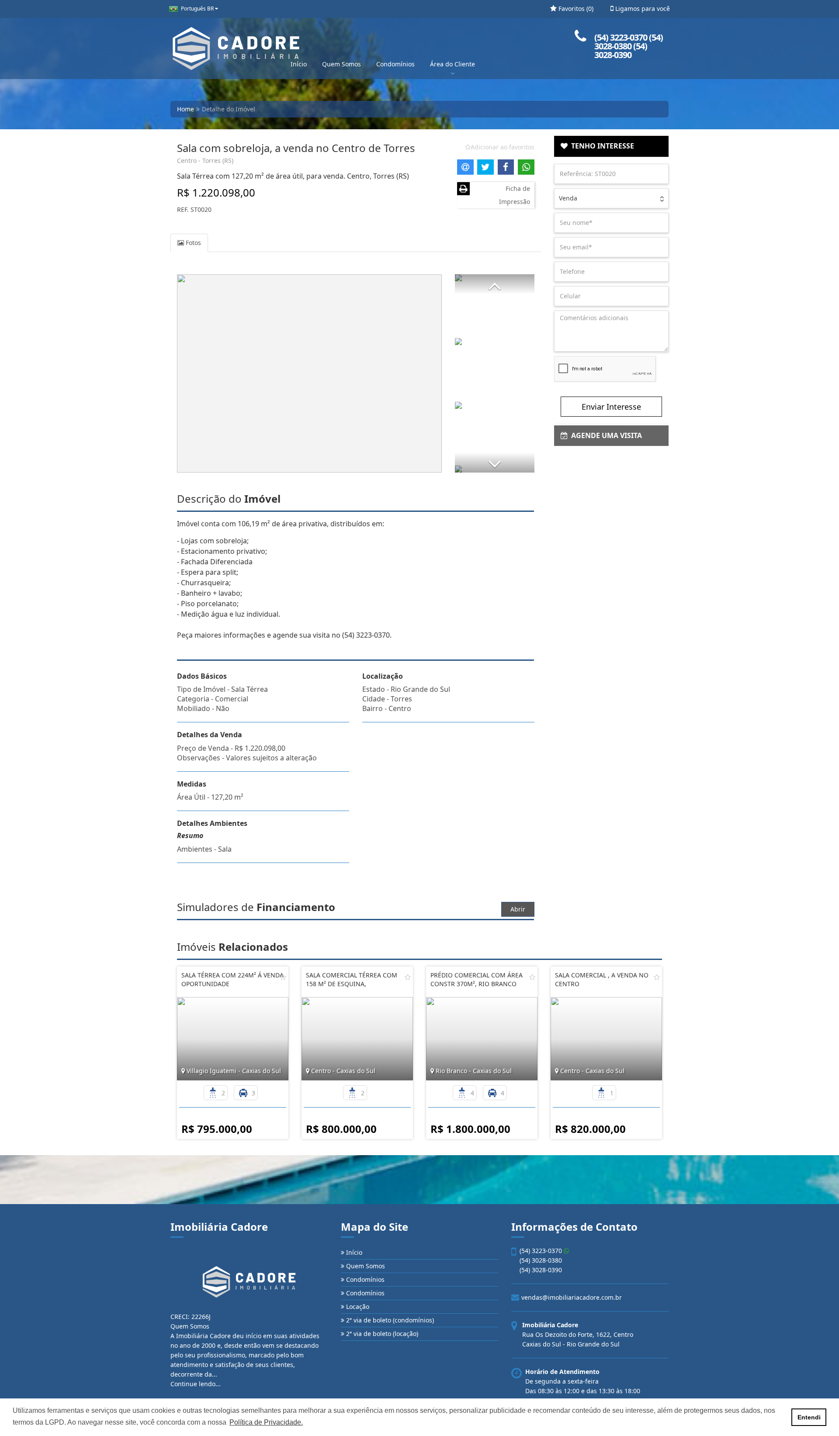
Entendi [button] (809, 1417)
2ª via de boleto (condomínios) (389, 1320)
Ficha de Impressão (514, 195)
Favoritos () (575, 8)
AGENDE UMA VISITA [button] (605, 435)
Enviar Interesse (611, 406)
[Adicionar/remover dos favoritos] (283, 977)
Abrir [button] (517, 909)
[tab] (611, 146)
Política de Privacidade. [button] (266, 1422)
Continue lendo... (195, 1384)
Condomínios (395, 64)
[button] (494, 284)
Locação (356, 1306)
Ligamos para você (642, 8)
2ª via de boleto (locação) (381, 1333)
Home (185, 109)
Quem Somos (341, 64)
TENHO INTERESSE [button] (601, 146)
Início (299, 64)
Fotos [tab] (192, 242)
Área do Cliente (452, 64)
